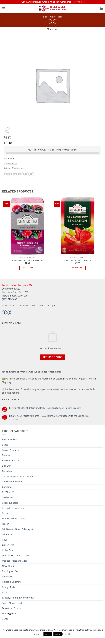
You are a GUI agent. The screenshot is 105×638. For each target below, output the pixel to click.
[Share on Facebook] (11, 174)
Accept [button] (48, 634)
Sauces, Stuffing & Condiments (18, 597)
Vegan (5, 618)
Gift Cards (7, 534)
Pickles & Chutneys (11, 581)
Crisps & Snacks (10, 502)
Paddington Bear (10, 571)
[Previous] (4, 235)
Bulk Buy (6, 465)
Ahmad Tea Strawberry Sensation (77, 260)
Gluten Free (8, 544)
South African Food (12, 603)
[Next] (101, 235)
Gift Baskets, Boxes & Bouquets (18, 529)
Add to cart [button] (27, 268)
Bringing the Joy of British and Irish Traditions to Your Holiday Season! (45, 408)
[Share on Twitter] (16, 174)
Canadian (7, 471)
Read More (67, 634)
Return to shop (52, 357)
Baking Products (10, 450)
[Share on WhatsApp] (6, 174)
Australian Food (10, 439)
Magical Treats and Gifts (14, 560)
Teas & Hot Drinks (11, 608)
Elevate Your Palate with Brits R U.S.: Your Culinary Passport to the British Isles (49, 416)
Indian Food (8, 550)
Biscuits (6, 455)
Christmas (7, 486)
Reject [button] (57, 634)
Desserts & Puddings (13, 507)
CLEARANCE (8, 492)
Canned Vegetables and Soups (17, 476)
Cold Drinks (8, 497)
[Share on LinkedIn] (31, 174)
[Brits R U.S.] (52, 8)
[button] (3, 8)
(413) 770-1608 (9, 299)
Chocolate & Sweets (12, 481)
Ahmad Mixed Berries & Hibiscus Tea (27, 260)
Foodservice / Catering (13, 518)
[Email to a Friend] (21, 174)
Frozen (5, 523)
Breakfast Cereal (10, 460)
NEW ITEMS (8, 566)
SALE (4, 592)
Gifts (4, 539)
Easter (5, 513)
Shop (45, 17)
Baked (5, 444)
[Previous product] (55, 21)
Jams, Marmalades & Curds (16, 555)
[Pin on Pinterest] (26, 174)
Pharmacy (7, 576)
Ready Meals (8, 587)
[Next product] (50, 21)
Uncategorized (56, 17)
